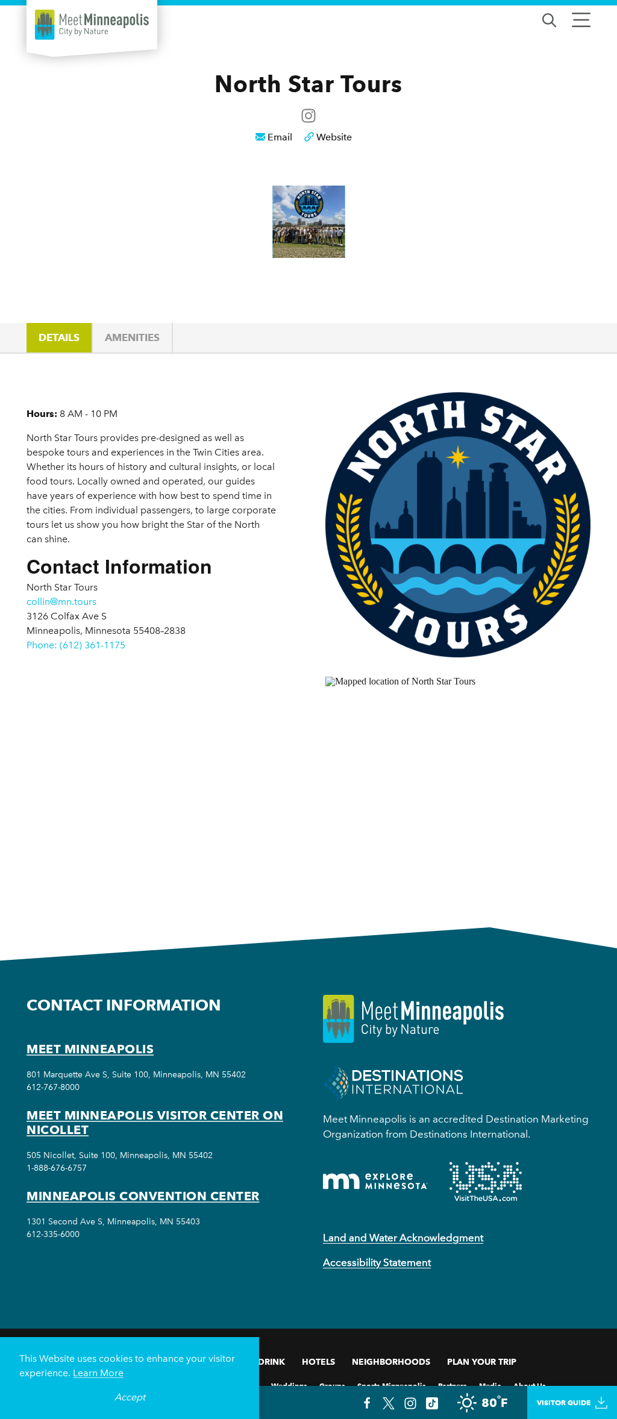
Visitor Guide (563, 1402)
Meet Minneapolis (90, 1049)
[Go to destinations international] (393, 1082)
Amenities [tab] (132, 337)
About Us (529, 1384)
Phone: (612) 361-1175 (76, 645)
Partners (452, 1384)
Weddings (289, 1384)
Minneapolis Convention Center (143, 1196)
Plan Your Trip (481, 1362)
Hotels (318, 1362)
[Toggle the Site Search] (549, 19)
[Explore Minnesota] (375, 1181)
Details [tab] (59, 337)
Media (490, 1384)
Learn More (98, 1373)
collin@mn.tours (61, 601)
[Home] (92, 25)
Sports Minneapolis (391, 1384)
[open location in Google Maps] (445, 780)
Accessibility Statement (377, 1262)
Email (280, 137)
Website (334, 137)
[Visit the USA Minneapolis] (485, 1181)
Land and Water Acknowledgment (403, 1238)
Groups (332, 1384)
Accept (129, 1397)
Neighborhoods (391, 1362)
